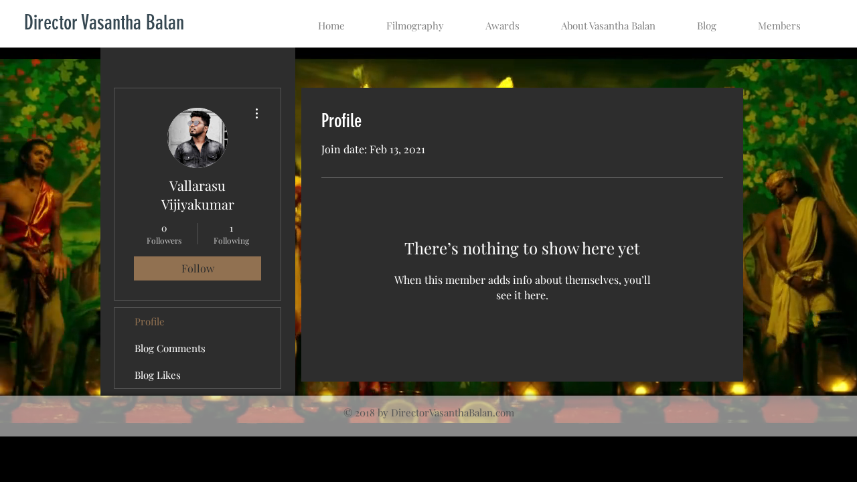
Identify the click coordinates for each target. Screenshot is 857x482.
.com (503, 412)
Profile (150, 321)
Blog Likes (158, 375)
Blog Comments (170, 348)
